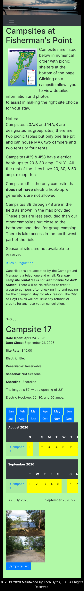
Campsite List (18, 566)
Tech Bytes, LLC (56, 582)
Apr (45, 411)
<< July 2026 (18, 500)
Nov (57, 419)
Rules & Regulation (19, 263)
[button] (9, 7)
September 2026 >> (60, 500)
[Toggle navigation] (11, 21)
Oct (45, 419)
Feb (22, 411)
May (57, 411)
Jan (11, 411)
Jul (10, 419)
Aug (22, 419)
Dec (69, 419)
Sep (33, 419)
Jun (69, 411)
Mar (34, 411)
